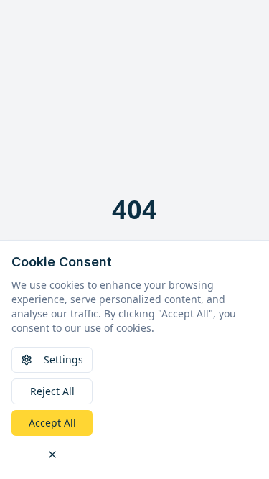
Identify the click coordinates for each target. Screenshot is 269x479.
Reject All (52, 391)
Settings (63, 359)
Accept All (52, 422)
